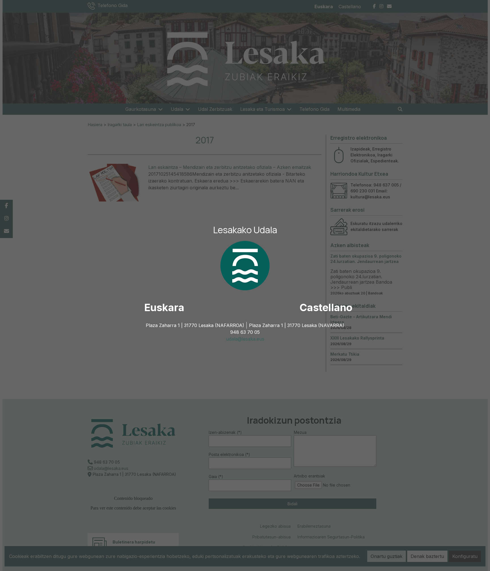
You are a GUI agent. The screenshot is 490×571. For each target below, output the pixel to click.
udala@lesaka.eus (245, 339)
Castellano (325, 307)
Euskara (164, 307)
